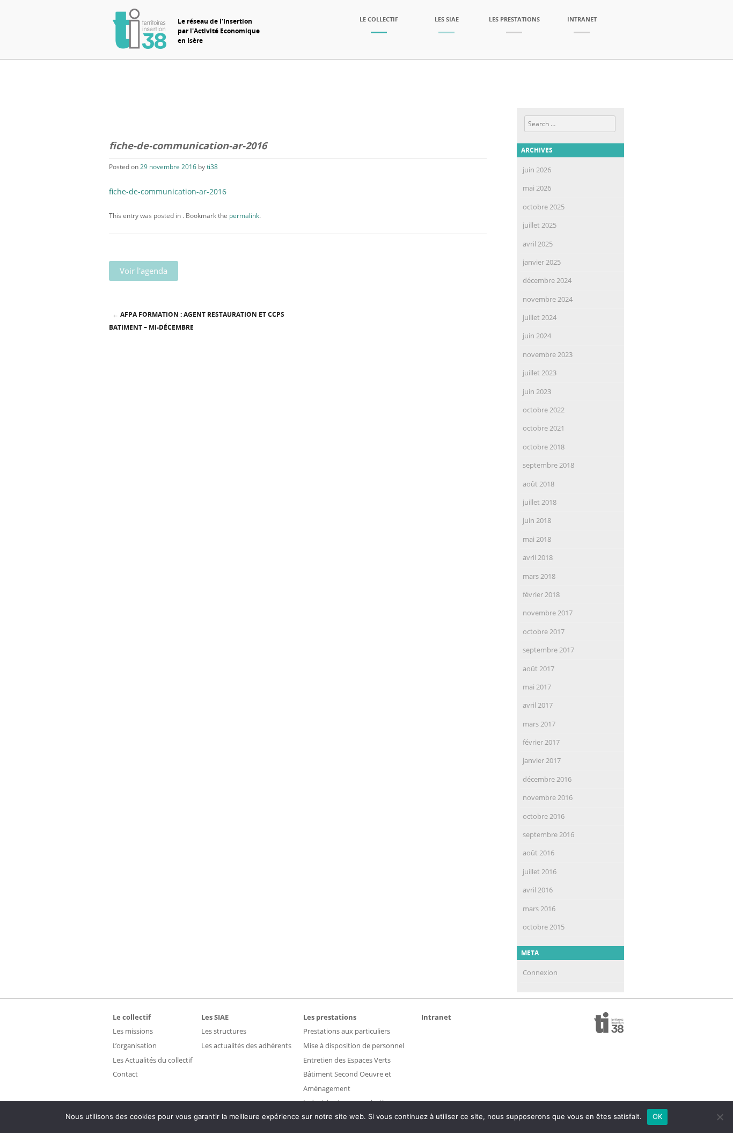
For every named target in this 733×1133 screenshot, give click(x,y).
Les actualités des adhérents (246, 1045)
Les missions (133, 1031)
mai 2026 (537, 188)
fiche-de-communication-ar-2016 (167, 191)
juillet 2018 (539, 502)
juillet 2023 (539, 372)
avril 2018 (538, 557)
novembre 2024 (548, 299)
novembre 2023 (548, 354)
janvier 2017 (542, 760)
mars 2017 (539, 724)
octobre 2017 (544, 631)
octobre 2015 (544, 927)
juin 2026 (537, 170)
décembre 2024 (547, 280)
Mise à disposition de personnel (353, 1045)
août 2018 (538, 484)
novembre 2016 (548, 797)
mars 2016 (539, 908)
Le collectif (379, 19)
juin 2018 (537, 520)
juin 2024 (537, 335)
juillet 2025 (539, 225)
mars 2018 (539, 576)
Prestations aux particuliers (346, 1031)
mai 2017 (537, 687)
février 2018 (541, 594)
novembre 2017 (548, 613)
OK (658, 1116)
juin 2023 (537, 391)
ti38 (212, 166)
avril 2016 (538, 890)
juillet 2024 (539, 317)
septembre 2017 (548, 650)
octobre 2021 (544, 428)
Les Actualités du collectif (152, 1060)
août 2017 (538, 668)
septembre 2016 (548, 834)
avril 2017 (538, 705)
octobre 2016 (544, 816)
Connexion (540, 972)
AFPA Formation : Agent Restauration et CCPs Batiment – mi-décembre (196, 321)
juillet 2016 (539, 871)
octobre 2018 (544, 447)
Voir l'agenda (143, 270)
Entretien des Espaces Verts (347, 1060)
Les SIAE (447, 19)
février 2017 (541, 742)
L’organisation (135, 1045)
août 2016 (538, 853)
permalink (244, 215)
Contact (125, 1074)
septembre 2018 (548, 465)
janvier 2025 (542, 262)
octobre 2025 (544, 207)
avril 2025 (538, 244)
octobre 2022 (544, 410)
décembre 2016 (547, 779)
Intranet (582, 19)
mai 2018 (537, 539)
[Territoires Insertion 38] (139, 46)
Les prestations (514, 19)
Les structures (223, 1031)
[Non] (719, 1117)
